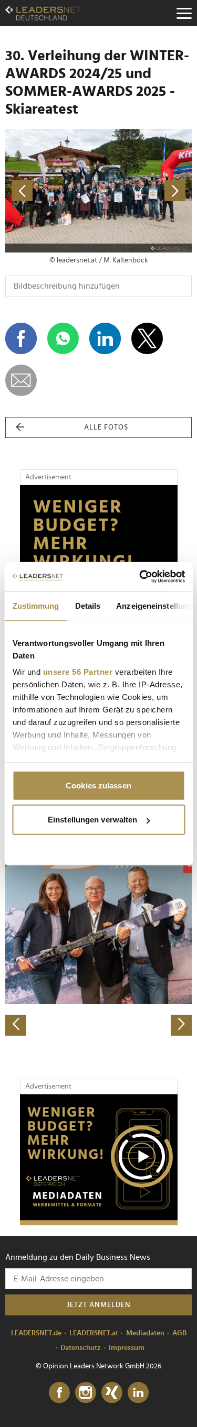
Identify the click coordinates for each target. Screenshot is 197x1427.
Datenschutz (80, 1348)
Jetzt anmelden (99, 1305)
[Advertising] (99, 1159)
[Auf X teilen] (147, 338)
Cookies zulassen (98, 785)
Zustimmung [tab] (35, 605)
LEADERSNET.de (36, 1333)
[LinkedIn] (138, 1392)
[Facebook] (59, 1392)
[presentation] (15, 1025)
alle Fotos (106, 427)
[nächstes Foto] (145, 191)
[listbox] (98, 944)
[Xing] (111, 1392)
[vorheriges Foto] (52, 191)
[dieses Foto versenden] (21, 380)
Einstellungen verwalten (92, 819)
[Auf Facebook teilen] (21, 338)
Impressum (126, 1348)
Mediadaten (145, 1333)
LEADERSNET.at (93, 1333)
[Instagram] (85, 1392)
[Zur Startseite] (42, 13)
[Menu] (184, 13)
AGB (179, 1333)
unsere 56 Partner (77, 671)
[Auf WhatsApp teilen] (63, 338)
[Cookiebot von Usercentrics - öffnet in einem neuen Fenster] (140, 577)
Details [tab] (87, 605)
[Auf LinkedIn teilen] (105, 338)
